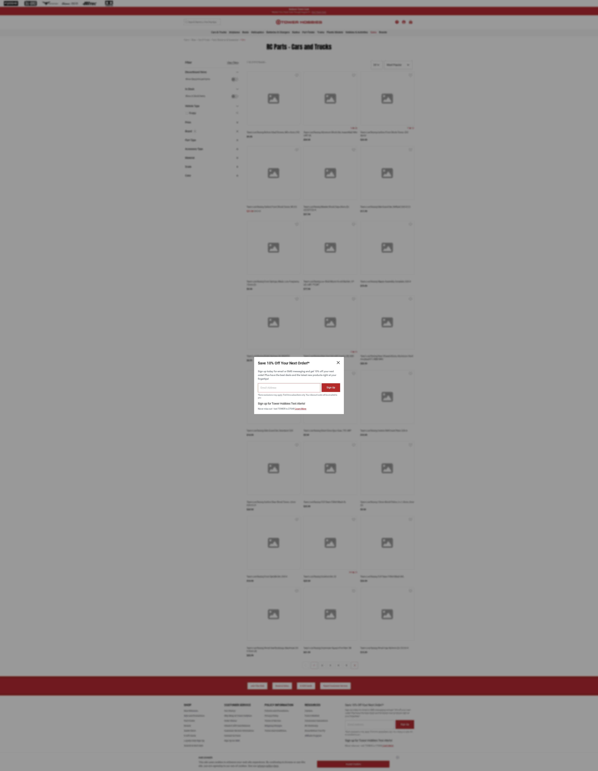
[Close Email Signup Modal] (338, 362)
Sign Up (331, 387)
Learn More (300, 409)
